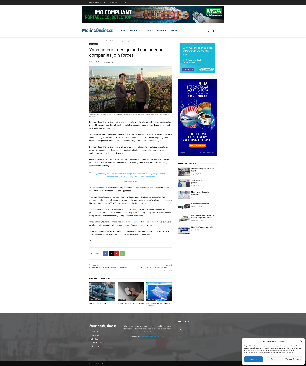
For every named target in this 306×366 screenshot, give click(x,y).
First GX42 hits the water (97, 303)
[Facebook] (105, 253)
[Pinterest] (116, 253)
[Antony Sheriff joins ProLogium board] (184, 172)
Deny (273, 359)
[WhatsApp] (122, 253)
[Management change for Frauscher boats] (184, 195)
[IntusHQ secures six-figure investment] (131, 291)
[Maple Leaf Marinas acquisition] (184, 230)
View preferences (293, 359)
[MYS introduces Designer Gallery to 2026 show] (159, 291)
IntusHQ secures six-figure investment (131, 303)
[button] (301, 341)
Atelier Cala (133, 222)
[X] (111, 253)
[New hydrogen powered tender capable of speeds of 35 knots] (184, 218)
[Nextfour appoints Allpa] (184, 207)
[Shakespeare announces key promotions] (184, 183)
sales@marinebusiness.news (152, 337)
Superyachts (104, 41)
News (96, 41)
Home (91, 41)
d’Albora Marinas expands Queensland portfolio (108, 268)
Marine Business (96, 62)
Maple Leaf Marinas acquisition (202, 227)
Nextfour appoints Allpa (200, 204)
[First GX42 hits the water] (102, 291)
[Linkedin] (214, 31)
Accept (253, 359)
